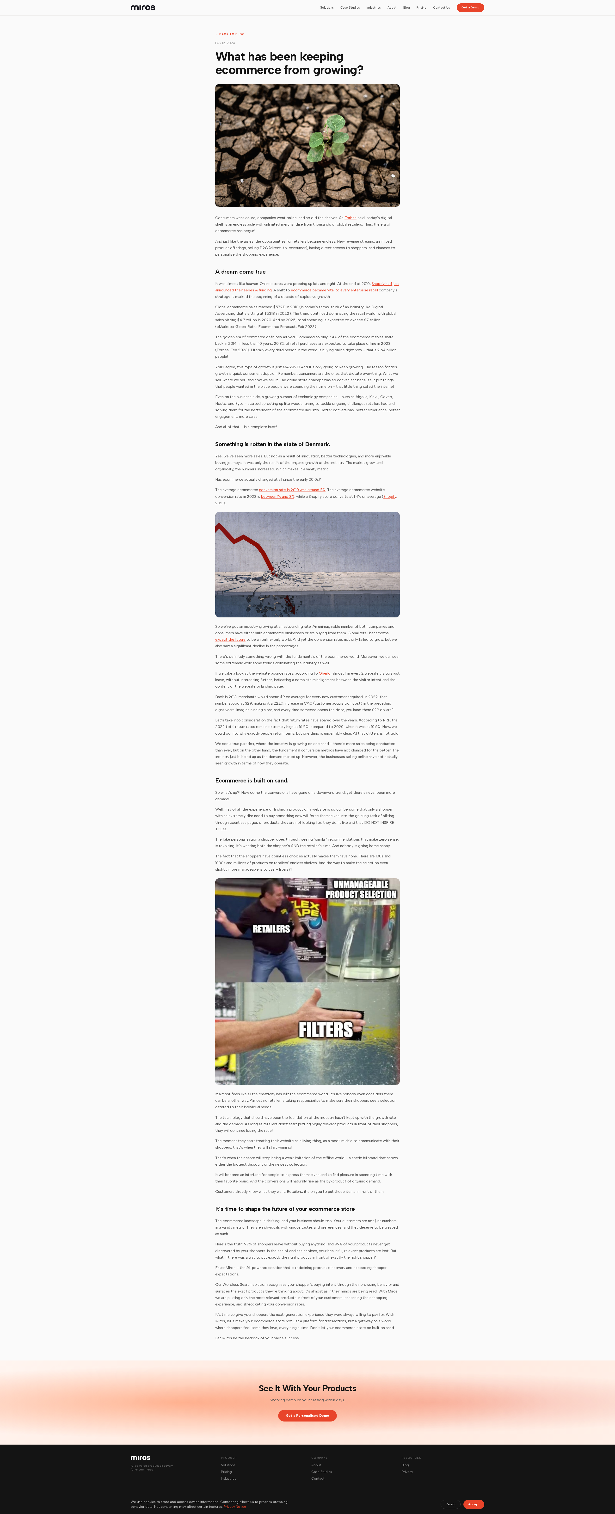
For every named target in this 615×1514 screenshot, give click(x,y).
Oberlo (325, 673)
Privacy (407, 1472)
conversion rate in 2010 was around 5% (292, 489)
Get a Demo (470, 7)
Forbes (350, 217)
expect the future (230, 639)
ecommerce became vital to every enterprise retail (334, 290)
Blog (406, 7)
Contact (317, 1479)
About (392, 7)
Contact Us (441, 7)
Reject (450, 1504)
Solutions (327, 7)
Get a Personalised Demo (307, 1416)
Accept (474, 1504)
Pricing (421, 7)
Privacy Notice (235, 1507)
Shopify (389, 496)
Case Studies (350, 7)
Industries (374, 7)
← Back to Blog (230, 34)
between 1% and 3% (277, 496)
